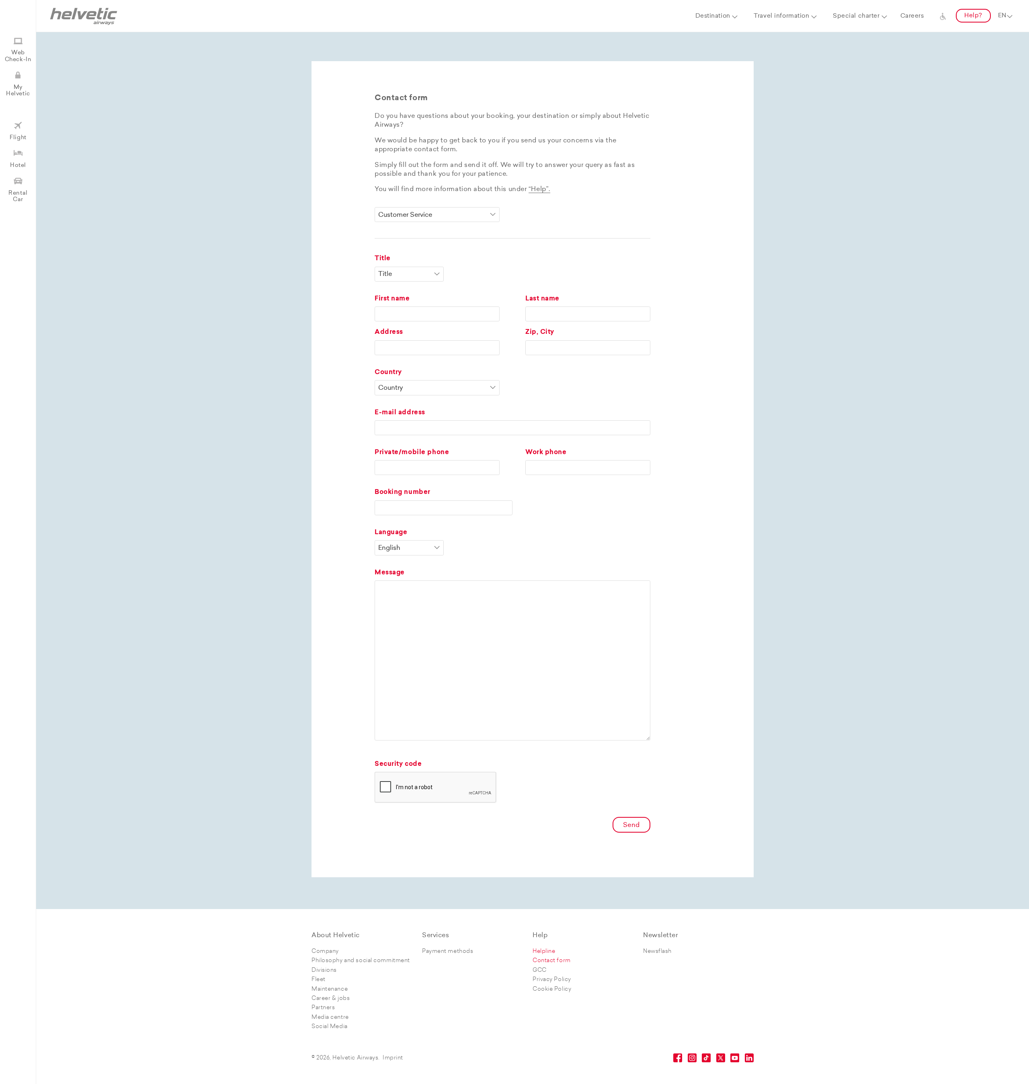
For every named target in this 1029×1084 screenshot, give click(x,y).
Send (631, 825)
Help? (973, 16)
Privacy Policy (552, 979)
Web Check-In (18, 56)
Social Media (330, 1026)
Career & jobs (331, 998)
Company (325, 951)
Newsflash (657, 951)
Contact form (552, 960)
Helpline (544, 951)
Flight (18, 138)
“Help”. (539, 189)
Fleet (319, 979)
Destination (712, 16)
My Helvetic (18, 90)
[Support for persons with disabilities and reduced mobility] (943, 16)
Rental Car (17, 196)
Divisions (324, 970)
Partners (323, 1007)
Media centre (330, 1017)
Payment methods (447, 951)
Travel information (781, 16)
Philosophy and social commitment (361, 960)
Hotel (18, 165)
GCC (540, 970)
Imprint (393, 1058)
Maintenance (330, 989)
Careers (912, 16)
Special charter (856, 16)
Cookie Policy (552, 989)
